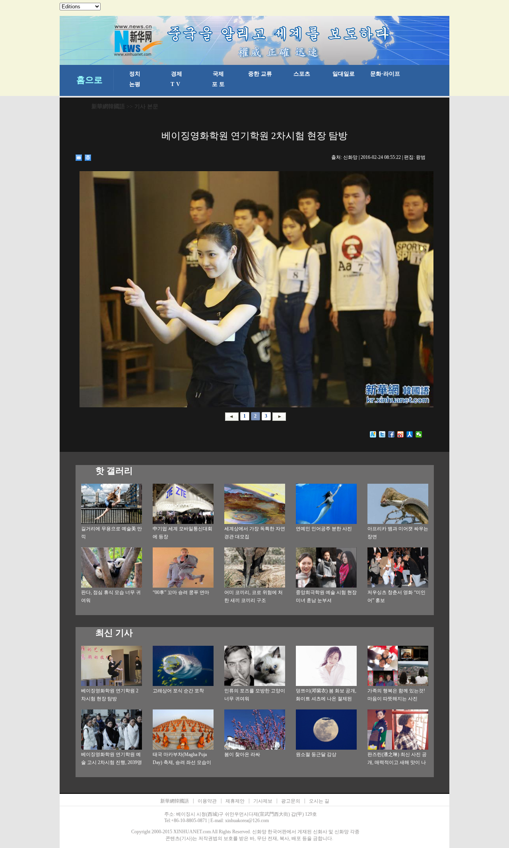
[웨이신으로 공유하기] (419, 434)
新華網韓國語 (108, 106)
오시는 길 (319, 801)
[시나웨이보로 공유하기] (400, 434)
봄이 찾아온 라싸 (242, 754)
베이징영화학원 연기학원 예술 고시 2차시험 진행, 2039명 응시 (111, 762)
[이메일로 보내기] (79, 157)
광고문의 (290, 801)
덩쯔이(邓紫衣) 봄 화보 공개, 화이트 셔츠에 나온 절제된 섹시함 (326, 698)
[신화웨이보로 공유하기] (373, 434)
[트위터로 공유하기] (382, 434)
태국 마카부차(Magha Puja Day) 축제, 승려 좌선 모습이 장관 (182, 762)
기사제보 (262, 801)
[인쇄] (88, 157)
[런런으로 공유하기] (409, 434)
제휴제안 (235, 801)
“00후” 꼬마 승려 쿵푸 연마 (181, 592)
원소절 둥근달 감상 (316, 754)
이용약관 (207, 801)
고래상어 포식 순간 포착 (178, 691)
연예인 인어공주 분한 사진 (324, 528)
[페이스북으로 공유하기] (391, 434)
